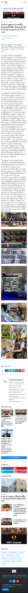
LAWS (17, 555)
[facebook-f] (7, 468)
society (13, 561)
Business (4, 552)
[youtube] (20, 468)
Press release (5, 561)
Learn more (11, 586)
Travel (3, 564)
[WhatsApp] (13, 370)
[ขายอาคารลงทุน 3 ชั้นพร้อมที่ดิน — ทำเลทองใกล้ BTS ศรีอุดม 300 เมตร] (14, 485)
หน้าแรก (3, 21)
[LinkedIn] (16, 370)
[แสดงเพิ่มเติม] (2, 373)
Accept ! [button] (6, 589)
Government (9, 21)
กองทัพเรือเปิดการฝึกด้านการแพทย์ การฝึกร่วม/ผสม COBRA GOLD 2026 (21, 421)
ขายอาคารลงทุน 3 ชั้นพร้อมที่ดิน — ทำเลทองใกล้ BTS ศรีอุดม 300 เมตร (13, 498)
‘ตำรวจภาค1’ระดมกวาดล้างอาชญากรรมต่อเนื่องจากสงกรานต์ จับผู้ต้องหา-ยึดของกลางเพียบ (7, 422)
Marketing (4, 558)
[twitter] (7, 471)
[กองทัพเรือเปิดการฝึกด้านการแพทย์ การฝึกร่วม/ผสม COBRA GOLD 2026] (21, 413)
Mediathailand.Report (16, 380)
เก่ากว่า (24, 461)
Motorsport (12, 558)
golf (3, 555)
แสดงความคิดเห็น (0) (14, 457)
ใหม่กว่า (4, 461)
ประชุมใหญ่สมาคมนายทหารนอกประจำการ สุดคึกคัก (20, 521)
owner (19, 558)
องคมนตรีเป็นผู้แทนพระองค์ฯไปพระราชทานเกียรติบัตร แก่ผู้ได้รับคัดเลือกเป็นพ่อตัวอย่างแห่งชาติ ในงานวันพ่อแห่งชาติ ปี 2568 (20, 510)
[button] (2, 2)
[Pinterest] (19, 370)
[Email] (23, 370)
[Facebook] (6, 370)
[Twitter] (9, 370)
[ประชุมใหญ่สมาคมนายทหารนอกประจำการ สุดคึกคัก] (6, 521)
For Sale (21, 552)
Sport (19, 561)
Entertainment (13, 552)
